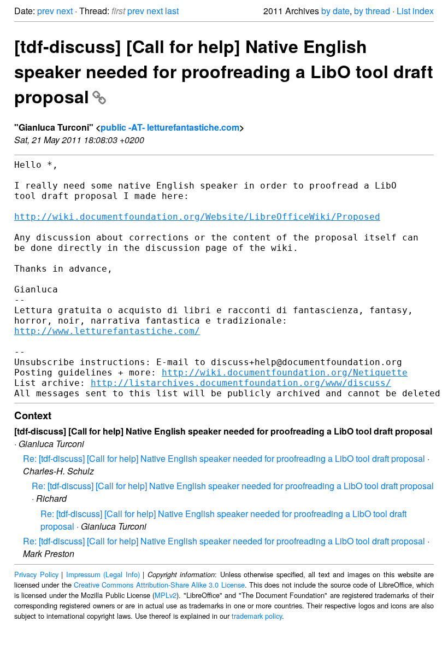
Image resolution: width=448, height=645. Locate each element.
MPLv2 (165, 595)
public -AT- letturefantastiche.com (170, 127)
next (64, 10)
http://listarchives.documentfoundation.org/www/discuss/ (241, 383)
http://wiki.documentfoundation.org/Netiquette (285, 372)
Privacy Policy (36, 574)
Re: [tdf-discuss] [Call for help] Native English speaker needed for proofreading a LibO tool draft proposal (224, 458)
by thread (372, 10)
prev (45, 10)
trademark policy (257, 616)
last (172, 10)
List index (415, 10)
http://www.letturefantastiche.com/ (107, 331)
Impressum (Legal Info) (103, 574)
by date (335, 10)
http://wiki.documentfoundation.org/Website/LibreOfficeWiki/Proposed (197, 217)
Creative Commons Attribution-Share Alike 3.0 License (159, 584)
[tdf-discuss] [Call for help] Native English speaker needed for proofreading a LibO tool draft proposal (223, 71)
